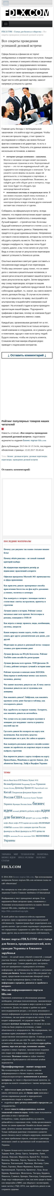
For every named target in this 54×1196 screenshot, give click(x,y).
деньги (23, 810)
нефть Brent (8, 823)
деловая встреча (21, 456)
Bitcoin (6, 780)
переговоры (7, 459)
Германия (40, 784)
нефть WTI (18, 823)
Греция (6, 788)
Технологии (27, 854)
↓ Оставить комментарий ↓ (27, 355)
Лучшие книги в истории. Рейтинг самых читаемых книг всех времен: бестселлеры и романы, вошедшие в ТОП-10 (24, 614)
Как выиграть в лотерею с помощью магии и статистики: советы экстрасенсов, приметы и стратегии (25, 602)
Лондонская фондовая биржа (24, 792)
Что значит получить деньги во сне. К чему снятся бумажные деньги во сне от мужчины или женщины (27, 688)
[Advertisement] (27, 389)
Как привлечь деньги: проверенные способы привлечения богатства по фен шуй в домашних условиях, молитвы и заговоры (26, 589)
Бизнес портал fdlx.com (34, 440)
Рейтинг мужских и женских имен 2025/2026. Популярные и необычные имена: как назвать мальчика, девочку (25, 675)
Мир (16, 854)
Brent (11, 780)
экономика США (29, 836)
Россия (9, 797)
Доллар (11, 788)
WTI (36, 780)
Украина (8, 803)
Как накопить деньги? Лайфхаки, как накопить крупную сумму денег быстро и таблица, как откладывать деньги (26, 701)
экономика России (17, 836)
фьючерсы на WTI (28, 831)
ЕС (33, 787)
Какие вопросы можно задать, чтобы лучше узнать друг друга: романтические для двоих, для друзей (27, 636)
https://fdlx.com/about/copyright (15, 911)
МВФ (39, 792)
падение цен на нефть (30, 823)
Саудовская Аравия (29, 798)
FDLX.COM (11, 867)
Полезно (41, 857)
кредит (28, 817)
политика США (17, 827)
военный (16, 811)
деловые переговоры (38, 456)
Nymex (31, 780)
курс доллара (37, 818)
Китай (7, 792)
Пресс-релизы (25, 857)
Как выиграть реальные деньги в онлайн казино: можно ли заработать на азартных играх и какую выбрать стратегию (26, 747)
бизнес (10, 456)
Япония (23, 804)
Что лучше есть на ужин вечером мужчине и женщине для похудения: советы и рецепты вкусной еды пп (24, 722)
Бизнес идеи (8, 857)
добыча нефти (34, 810)
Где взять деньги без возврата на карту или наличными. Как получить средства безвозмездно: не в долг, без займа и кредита (24, 735)
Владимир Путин (28, 784)
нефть (45, 817)
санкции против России (34, 827)
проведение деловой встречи (25, 459)
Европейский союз (41, 788)
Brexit (16, 780)
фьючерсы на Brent (12, 831)
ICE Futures (23, 780)
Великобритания (12, 784)
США (18, 797)
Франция (16, 804)
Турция (39, 797)
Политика (42, 854)
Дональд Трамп (23, 787)
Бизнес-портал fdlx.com (23, 876)
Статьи (5, 860)
